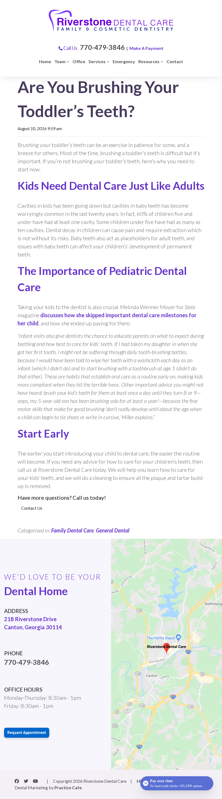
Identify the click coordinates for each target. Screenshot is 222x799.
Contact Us (31, 508)
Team (60, 61)
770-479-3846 (102, 47)
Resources (148, 61)
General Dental (112, 530)
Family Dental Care (72, 530)
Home (45, 61)
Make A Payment (146, 48)
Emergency (124, 61)
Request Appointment (26, 732)
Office (79, 61)
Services (97, 61)
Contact (174, 61)
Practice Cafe (68, 787)
